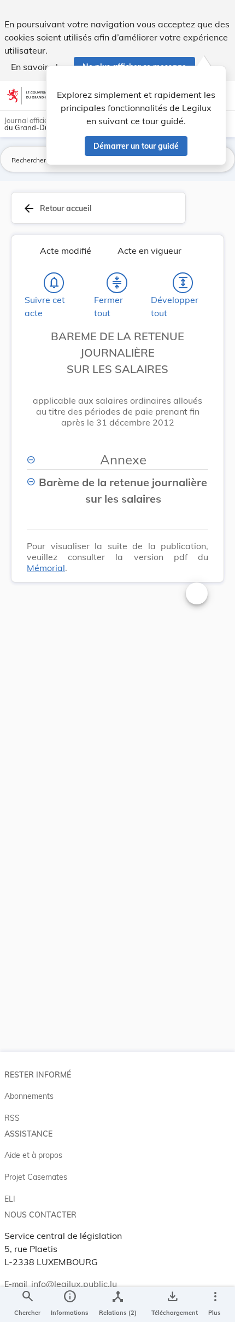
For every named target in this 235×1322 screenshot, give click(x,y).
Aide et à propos (33, 1155)
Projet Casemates (35, 1177)
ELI (9, 1199)
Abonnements (29, 1096)
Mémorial (46, 567)
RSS (12, 1118)
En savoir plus (39, 66)
